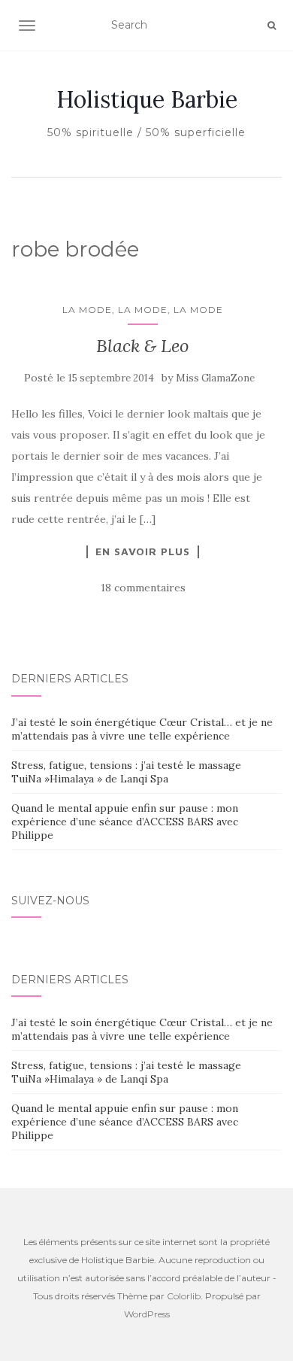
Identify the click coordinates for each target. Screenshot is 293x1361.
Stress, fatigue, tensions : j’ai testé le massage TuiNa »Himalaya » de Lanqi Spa (126, 771)
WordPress (147, 1314)
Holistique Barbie (146, 99)
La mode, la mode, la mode (142, 309)
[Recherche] (271, 25)
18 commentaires (143, 587)
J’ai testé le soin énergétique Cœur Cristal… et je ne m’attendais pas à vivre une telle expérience (142, 729)
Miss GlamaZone (215, 378)
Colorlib (184, 1296)
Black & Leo (142, 345)
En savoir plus (142, 551)
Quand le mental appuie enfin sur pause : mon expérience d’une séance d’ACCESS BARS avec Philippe (124, 821)
